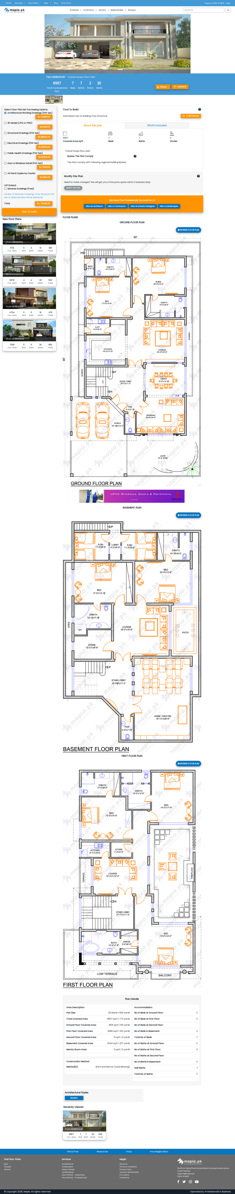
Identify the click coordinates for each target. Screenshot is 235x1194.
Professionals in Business (218, 1191)
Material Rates (117, 10)
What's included (157, 125)
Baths (81, 87)
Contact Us (124, 1177)
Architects (74, 10)
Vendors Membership (129, 1172)
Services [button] (18, 3)
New (6, 1164)
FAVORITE (181, 86)
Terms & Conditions (128, 1166)
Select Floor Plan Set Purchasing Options (26, 109)
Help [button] (46, 3)
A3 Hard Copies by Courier (21, 173)
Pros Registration (159, 1151)
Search (7, 1169)
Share (163, 86)
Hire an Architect (94, 206)
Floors (90, 87)
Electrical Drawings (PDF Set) (23, 143)
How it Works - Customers (73, 1175)
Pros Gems (124, 1175)
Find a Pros (66, 3)
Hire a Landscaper (169, 206)
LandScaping (67, 1172)
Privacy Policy (126, 1169)
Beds (72, 87)
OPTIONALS (10, 185)
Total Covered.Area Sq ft (57, 89)
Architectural (67, 1164)
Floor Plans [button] (33, 3)
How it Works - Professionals (74, 1177)
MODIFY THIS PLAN (73, 188)
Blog (56, 3)
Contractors (88, 10)
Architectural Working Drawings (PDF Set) (29, 112)
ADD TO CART (29, 211)
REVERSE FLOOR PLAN (189, 230)
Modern (74, 1097)
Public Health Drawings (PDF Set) (25, 153)
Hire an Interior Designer (143, 206)
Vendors (102, 10)
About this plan (93, 125)
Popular (7, 1166)
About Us (123, 1164)
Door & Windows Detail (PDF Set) (25, 163)
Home (8, 3)
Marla (99, 87)
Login (228, 3)
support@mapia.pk (185, 1173)
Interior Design (68, 1169)
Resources (102, 1151)
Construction (67, 1166)
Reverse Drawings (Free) (20, 188)
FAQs (129, 1151)
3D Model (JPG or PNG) (19, 122)
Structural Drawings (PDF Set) (23, 133)
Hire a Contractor (117, 206)
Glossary (132, 10)
